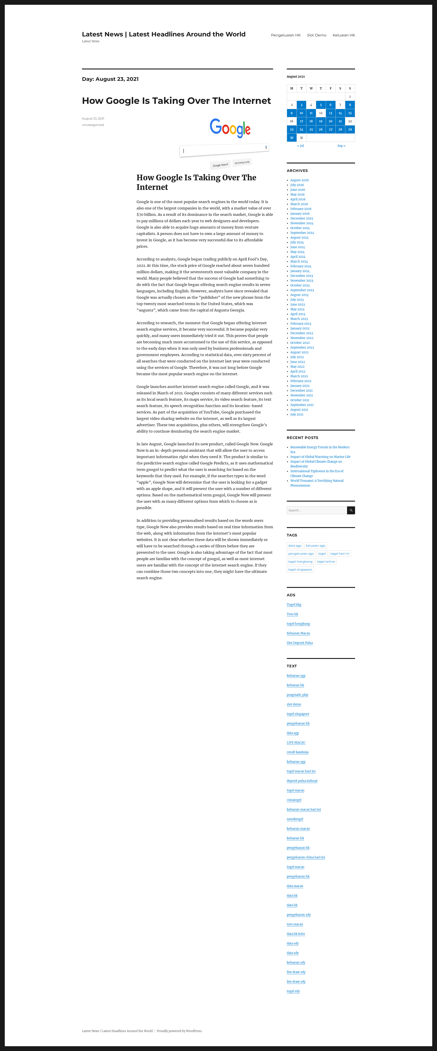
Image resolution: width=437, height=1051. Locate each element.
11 (311, 113)
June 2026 (297, 190)
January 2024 (300, 271)
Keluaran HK (344, 35)
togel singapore (300, 569)
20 (331, 121)
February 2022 (300, 381)
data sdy (293, 943)
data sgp (294, 545)
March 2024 (299, 261)
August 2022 (299, 352)
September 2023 (302, 290)
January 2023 (299, 328)
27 (331, 129)
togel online (326, 561)
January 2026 (300, 214)
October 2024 (300, 228)
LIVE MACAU (296, 743)
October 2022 (300, 343)
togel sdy (293, 991)
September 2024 (302, 233)
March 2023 (299, 319)
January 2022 (300, 386)
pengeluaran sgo (301, 553)
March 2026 (299, 204)
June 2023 (297, 304)
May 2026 (297, 194)
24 (301, 129)
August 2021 (299, 410)
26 (321, 129)
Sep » (342, 146)
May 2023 (297, 309)
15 (350, 113)
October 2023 (300, 285)
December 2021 (301, 391)
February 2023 (300, 324)
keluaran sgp (315, 545)
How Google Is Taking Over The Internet (176, 100)
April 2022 (297, 371)
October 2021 (299, 400)
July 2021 (296, 414)
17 (301, 121)
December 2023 (301, 276)
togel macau (295, 867)
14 (340, 113)
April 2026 (298, 199)
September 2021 (302, 405)
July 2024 (297, 242)
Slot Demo (316, 35)
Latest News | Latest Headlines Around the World (164, 34)
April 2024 (297, 257)
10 (301, 113)
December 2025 (301, 218)
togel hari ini (339, 553)
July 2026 (297, 185)
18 (311, 121)
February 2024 (300, 266)
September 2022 (302, 347)
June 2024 (297, 247)
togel (322, 553)
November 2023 (301, 281)
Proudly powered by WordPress (179, 1031)
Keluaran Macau (298, 633)
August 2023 (299, 295)
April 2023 (297, 314)
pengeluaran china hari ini (306, 857)
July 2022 (297, 357)
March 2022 (299, 376)
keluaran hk (295, 685)
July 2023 (297, 300)
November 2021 (301, 395)
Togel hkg (294, 605)
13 (330, 113)
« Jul (300, 146)
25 (311, 129)
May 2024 (297, 252)
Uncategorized (93, 125)
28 (340, 129)
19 (321, 121)
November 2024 (301, 223)
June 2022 (297, 362)
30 (292, 138)
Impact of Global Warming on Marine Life (320, 457)
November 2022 (301, 338)
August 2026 (299, 180)
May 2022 (297, 367)
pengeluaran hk (298, 723)
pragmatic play (297, 695)
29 (350, 129)
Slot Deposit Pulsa (300, 643)
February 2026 (301, 209)
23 (291, 129)
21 (340, 121)
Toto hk (292, 614)
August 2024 (299, 238)
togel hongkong (300, 561)
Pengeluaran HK (286, 35)
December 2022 (301, 333)
